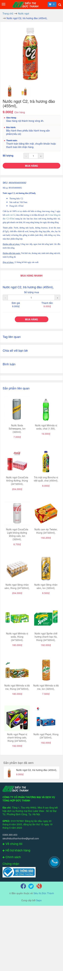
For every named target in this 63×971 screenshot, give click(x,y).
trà (18, 211)
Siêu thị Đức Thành (43, 893)
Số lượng (8, 155)
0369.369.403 (10, 834)
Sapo (39, 900)
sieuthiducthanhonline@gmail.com (21, 838)
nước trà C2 (10, 215)
